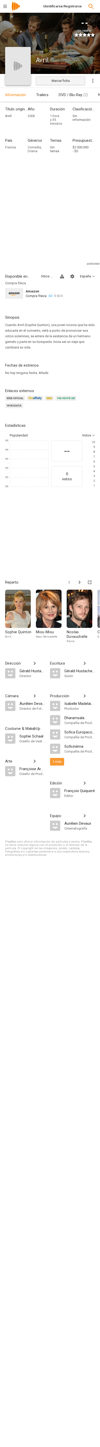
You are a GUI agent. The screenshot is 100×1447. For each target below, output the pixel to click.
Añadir (43, 373)
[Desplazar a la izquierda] (69, 582)
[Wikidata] (15, 408)
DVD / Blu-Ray (73, 95)
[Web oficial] (16, 401)
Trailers (42, 95)
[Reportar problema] (62, 276)
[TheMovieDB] (66, 401)
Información (15, 95)
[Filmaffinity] (36, 401)
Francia (10, 147)
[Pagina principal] (16, 9)
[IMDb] (50, 401)
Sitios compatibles (47, 276)
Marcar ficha (61, 81)
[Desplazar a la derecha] (79, 582)
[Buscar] (91, 6)
